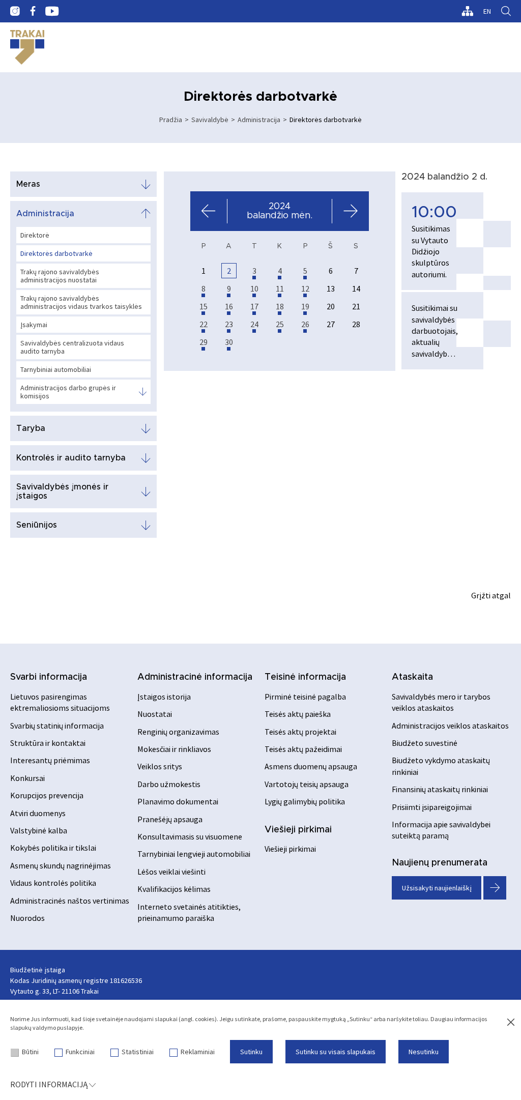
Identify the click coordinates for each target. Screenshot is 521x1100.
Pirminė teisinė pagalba (305, 696)
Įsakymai (33, 325)
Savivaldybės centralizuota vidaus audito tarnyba (72, 347)
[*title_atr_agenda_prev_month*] (208, 211)
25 (280, 324)
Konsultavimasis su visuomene (189, 836)
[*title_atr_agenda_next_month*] (350, 211)
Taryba (30, 428)
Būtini (30, 1051)
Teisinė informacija (305, 677)
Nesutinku (424, 1051)
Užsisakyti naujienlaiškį (437, 887)
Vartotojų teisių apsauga (307, 784)
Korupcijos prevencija (46, 795)
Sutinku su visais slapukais (335, 1051)
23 (229, 324)
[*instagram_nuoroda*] (15, 11)
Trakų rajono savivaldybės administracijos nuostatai (59, 276)
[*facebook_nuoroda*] (32, 11)
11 (280, 288)
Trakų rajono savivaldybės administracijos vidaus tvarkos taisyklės (81, 302)
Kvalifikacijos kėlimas (174, 889)
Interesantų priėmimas (50, 760)
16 (229, 306)
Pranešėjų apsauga (169, 819)
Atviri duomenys (38, 813)
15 (203, 306)
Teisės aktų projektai (300, 732)
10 (254, 288)
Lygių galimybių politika (305, 801)
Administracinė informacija (194, 677)
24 (254, 324)
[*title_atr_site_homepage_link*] (27, 47)
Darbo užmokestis (168, 784)
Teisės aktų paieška (298, 714)
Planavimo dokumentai (177, 801)
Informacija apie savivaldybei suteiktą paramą (441, 830)
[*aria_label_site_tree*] (467, 11)
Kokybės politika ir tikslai (53, 848)
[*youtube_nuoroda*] (52, 11)
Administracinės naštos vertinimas (69, 900)
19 (305, 306)
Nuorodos (27, 918)
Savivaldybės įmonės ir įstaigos (62, 491)
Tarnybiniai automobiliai (55, 369)
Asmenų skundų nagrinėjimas (60, 865)
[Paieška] (506, 11)
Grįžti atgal (491, 595)
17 (254, 306)
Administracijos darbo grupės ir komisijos (68, 392)
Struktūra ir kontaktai (47, 743)
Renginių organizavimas (178, 732)
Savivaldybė (209, 119)
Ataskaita (412, 677)
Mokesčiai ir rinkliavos (174, 749)
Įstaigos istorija (164, 696)
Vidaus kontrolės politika (53, 883)
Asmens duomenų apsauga (311, 766)
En (487, 11)
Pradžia (170, 119)
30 (229, 342)
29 (203, 342)
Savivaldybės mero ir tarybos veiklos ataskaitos (441, 702)
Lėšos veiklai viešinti (171, 871)
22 (203, 324)
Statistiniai (138, 1051)
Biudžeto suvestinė (424, 743)
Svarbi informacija (48, 677)
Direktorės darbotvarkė (56, 253)
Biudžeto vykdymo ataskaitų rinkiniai (441, 765)
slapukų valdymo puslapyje (46, 1027)
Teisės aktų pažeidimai (303, 749)
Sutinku (251, 1051)
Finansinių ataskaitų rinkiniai (440, 789)
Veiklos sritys (159, 766)
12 (305, 288)
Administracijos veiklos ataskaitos (450, 725)
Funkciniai (80, 1051)
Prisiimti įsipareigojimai (432, 807)
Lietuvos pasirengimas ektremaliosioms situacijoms (60, 702)
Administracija (259, 119)
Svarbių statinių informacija (57, 725)
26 (305, 324)
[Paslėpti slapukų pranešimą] (510, 1022)
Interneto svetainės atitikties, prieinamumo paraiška (189, 912)
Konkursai (27, 778)
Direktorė (34, 235)
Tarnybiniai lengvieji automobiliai (193, 854)
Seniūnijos (36, 525)
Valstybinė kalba (38, 830)
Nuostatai (154, 714)
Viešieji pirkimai (298, 829)
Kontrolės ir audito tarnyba (71, 458)
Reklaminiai (198, 1051)
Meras (28, 184)
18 (280, 306)
